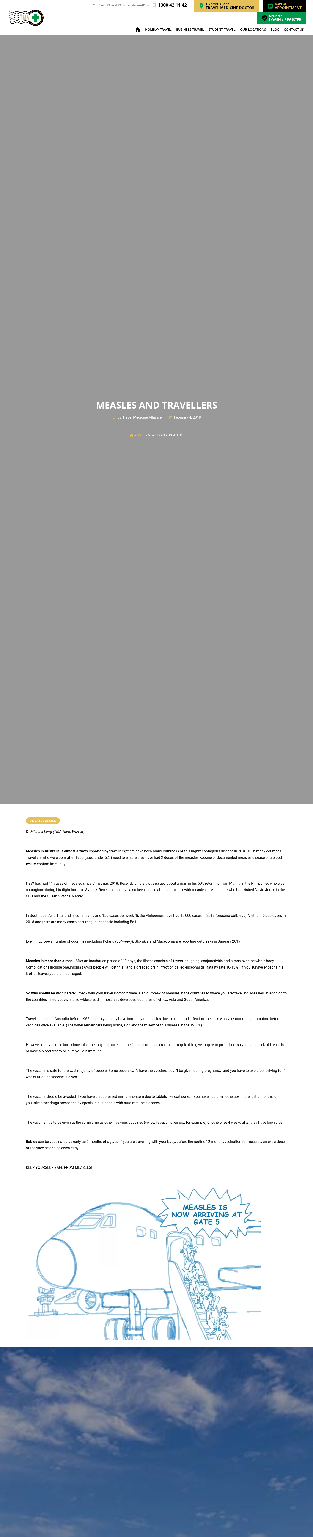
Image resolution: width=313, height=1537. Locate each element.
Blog (275, 29)
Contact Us (294, 29)
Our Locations (253, 29)
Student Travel (222, 29)
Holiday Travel (158, 29)
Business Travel (190, 29)
